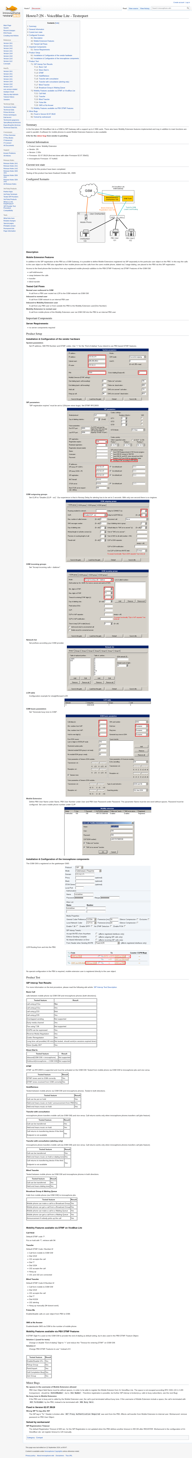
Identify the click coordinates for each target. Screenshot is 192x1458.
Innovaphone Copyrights (53, 1451)
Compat (39, 1437)
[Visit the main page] (11, 10)
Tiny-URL (69, 1456)
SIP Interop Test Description (105, 987)
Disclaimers (60, 1456)
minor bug (41, 136)
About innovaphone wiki (45, 1456)
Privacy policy (30, 1456)
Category (31, 1437)
